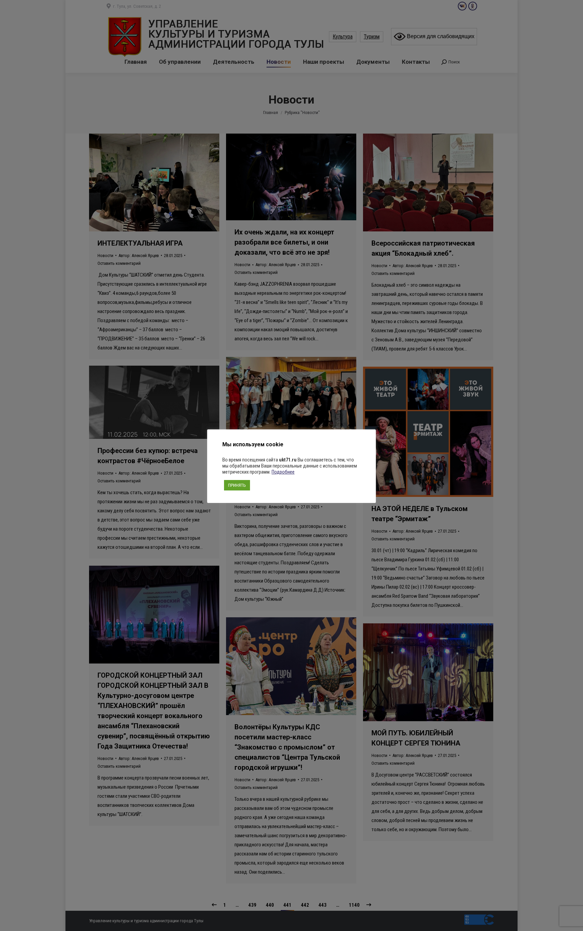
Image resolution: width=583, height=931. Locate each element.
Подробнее (283, 472)
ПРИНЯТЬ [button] (237, 485)
